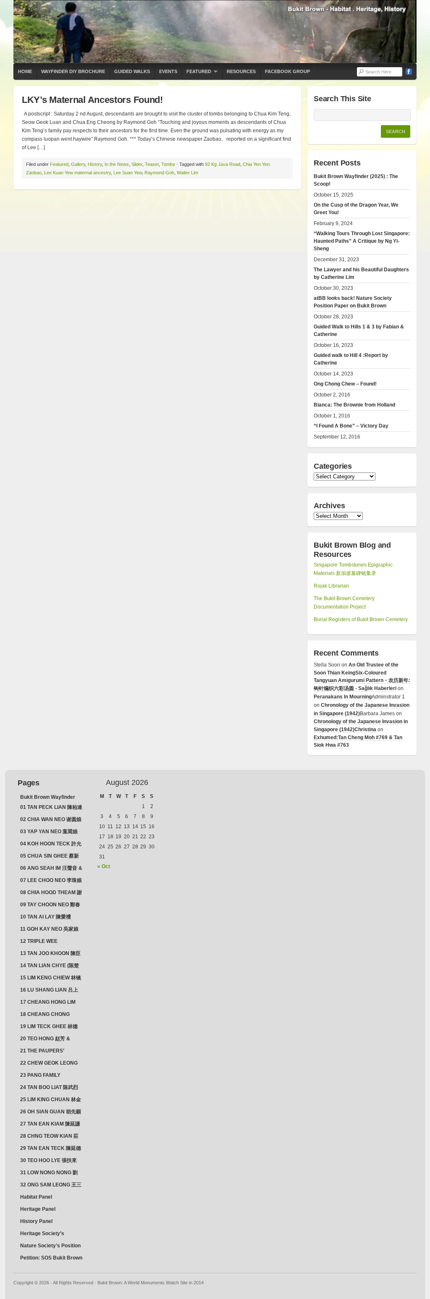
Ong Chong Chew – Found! (345, 384)
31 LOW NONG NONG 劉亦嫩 (49, 1173)
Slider (136, 164)
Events (168, 71)
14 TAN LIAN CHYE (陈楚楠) (49, 966)
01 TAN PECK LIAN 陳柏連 (51, 807)
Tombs (168, 164)
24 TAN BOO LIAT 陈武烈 (49, 1087)
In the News (117, 164)
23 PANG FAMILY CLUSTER (40, 1076)
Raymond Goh (159, 172)
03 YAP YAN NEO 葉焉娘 (49, 832)
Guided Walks (132, 71)
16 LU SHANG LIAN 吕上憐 (49, 991)
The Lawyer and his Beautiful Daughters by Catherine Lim (361, 273)
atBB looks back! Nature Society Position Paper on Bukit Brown (353, 302)
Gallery (78, 164)
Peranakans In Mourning (343, 697)
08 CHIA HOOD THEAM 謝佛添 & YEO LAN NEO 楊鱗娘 (51, 893)
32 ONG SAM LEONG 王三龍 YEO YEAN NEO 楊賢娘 (50, 1185)
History (95, 164)
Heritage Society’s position (42, 1234)
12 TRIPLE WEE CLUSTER (39, 942)
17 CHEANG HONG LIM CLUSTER (48, 1003)
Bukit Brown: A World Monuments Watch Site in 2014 (215, 31)
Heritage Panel (37, 1209)
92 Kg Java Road (222, 164)
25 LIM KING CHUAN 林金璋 (50, 1100)
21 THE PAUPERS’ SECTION (42, 1051)
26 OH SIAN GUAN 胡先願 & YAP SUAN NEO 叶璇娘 (50, 1112)
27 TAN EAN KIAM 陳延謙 (50, 1124)
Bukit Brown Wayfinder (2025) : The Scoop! (356, 180)
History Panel (36, 1221)
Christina (365, 729)
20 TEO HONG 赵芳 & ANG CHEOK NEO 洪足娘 (50, 1039)
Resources (241, 71)
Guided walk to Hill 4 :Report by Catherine (351, 359)
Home (25, 71)
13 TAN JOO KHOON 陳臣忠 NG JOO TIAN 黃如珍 (50, 954)
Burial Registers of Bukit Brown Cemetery (361, 619)
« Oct (103, 866)
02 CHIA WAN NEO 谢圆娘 (50, 819)
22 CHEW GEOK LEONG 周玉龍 (49, 1064)
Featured (196, 74)
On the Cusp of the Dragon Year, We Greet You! (356, 208)
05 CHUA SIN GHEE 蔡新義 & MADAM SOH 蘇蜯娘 (51, 857)
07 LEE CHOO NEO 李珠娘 (51, 880)
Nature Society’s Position (50, 1246)
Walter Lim (187, 172)
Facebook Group (287, 71)
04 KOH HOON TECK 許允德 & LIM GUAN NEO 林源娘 (50, 844)
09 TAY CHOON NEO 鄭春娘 (50, 905)
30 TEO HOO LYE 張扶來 (48, 1160)
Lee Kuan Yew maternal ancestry (77, 172)
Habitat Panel (36, 1197)
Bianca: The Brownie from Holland (354, 405)
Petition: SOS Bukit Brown (51, 1258)
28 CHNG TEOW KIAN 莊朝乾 (49, 1137)
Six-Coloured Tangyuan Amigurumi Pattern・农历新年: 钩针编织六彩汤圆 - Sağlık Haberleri (362, 680)
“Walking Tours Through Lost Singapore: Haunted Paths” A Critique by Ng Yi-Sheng (362, 241)
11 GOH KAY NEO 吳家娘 (49, 929)
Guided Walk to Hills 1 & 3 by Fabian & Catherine (359, 330)
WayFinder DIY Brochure (73, 71)
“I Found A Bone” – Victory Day (351, 426)
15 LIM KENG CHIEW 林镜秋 (50, 978)
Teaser (152, 164)
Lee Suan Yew (127, 172)
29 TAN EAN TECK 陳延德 (50, 1148)
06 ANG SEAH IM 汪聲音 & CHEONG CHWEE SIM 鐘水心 (51, 869)
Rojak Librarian (331, 586)
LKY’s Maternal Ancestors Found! (92, 99)
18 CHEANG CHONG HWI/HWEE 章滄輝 (45, 1015)
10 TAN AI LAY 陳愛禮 (45, 917)
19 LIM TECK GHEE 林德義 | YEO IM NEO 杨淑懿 (49, 1027)
